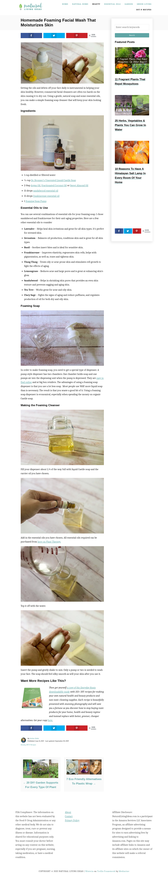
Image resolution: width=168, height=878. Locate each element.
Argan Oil (35, 185)
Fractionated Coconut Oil (54, 185)
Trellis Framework (106, 871)
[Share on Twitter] (54, 35)
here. (50, 720)
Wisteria (89, 871)
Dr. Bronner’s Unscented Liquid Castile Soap (53, 180)
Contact (69, 816)
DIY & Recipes (31, 745)
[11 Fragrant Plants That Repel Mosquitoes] (132, 60)
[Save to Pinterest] (77, 35)
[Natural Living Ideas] (31, 11)
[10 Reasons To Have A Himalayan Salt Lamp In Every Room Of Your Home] (132, 152)
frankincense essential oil (46, 195)
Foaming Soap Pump (36, 201)
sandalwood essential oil (45, 190)
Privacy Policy (72, 820)
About (68, 812)
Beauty (23, 745)
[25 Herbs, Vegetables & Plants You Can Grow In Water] (132, 105)
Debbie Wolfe (34, 738)
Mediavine (124, 871)
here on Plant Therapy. (49, 541)
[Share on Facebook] (31, 35)
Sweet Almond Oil (79, 185)
